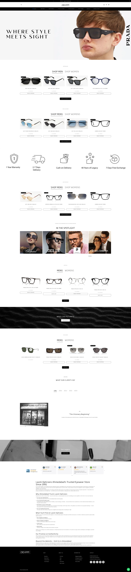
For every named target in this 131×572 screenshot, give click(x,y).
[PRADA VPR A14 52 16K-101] (100, 281)
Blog (60, 559)
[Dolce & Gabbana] (54, 242)
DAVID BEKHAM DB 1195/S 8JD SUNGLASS (77, 204)
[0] (109, 4)
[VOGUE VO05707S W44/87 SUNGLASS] (100, 349)
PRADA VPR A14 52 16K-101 (100, 289)
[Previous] (53, 1)
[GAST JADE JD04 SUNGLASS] (54, 123)
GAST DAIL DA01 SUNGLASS (54, 88)
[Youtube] (103, 562)
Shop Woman (46, 558)
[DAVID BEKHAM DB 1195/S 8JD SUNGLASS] (77, 196)
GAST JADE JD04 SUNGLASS (54, 131)
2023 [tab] (75, 391)
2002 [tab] (60, 391)
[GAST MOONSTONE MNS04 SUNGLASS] (31, 123)
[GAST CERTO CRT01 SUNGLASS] (77, 81)
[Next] (78, 1)
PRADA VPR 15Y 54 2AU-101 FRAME (54, 288)
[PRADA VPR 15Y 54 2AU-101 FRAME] (54, 280)
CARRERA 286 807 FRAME (100, 131)
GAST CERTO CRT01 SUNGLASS (77, 88)
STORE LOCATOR (96, 8)
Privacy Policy (77, 561)
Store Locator (62, 563)
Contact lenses (46, 559)
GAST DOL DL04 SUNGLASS (77, 131)
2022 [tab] (70, 391)
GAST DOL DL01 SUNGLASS (30, 88)
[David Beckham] (31, 242)
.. (20, 256)
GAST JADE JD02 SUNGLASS (30, 204)
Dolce (44, 256)
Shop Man (46, 556)
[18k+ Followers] (94, 562)
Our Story (61, 556)
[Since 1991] (100, 562)
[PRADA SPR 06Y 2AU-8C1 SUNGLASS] (54, 349)
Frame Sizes (62, 561)
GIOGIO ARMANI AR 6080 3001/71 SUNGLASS (30, 357)
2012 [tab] (65, 391)
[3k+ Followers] (97, 562)
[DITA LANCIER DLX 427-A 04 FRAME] (100, 81)
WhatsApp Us (65, 320)
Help (60, 558)
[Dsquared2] (77, 242)
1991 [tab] (55, 391)
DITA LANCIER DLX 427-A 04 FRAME (100, 88)
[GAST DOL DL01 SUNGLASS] (31, 81)
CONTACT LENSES (61, 8)
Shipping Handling (78, 556)
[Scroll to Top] (129, 566)
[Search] (21, 5)
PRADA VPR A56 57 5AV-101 (77, 288)
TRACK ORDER (80, 8)
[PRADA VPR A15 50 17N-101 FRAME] (31, 280)
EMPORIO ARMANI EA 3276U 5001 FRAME (53, 204)
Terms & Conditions (78, 559)
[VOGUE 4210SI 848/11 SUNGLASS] (77, 349)
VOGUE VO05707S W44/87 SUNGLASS (100, 357)
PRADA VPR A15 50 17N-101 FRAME (30, 287)
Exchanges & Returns (78, 558)
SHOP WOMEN (51, 8)
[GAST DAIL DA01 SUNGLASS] (54, 81)
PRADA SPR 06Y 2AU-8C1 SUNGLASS (53, 357)
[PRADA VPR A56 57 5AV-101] (77, 281)
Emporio (91, 257)
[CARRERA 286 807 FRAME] (100, 123)
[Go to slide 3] (73, 475)
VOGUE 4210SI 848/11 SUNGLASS (77, 357)
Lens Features (46, 561)
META (35, 8)
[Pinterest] (91, 562)
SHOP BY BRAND (71, 8)
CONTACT (88, 8)
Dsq (67, 256)
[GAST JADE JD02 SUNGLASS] (31, 196)
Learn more (65, 453)
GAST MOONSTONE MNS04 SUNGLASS (30, 131)
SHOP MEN (43, 8)
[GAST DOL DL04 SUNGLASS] (77, 123)
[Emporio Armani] (100, 243)
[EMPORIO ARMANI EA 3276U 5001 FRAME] (54, 196)
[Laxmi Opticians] (65, 5)
